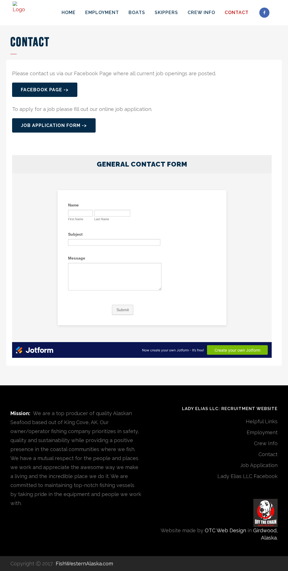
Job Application (259, 465)
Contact (268, 454)
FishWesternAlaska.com (83, 564)
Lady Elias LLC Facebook (247, 476)
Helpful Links (262, 421)
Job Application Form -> (54, 125)
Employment (262, 432)
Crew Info (266, 443)
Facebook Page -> (45, 89)
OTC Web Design (225, 530)
